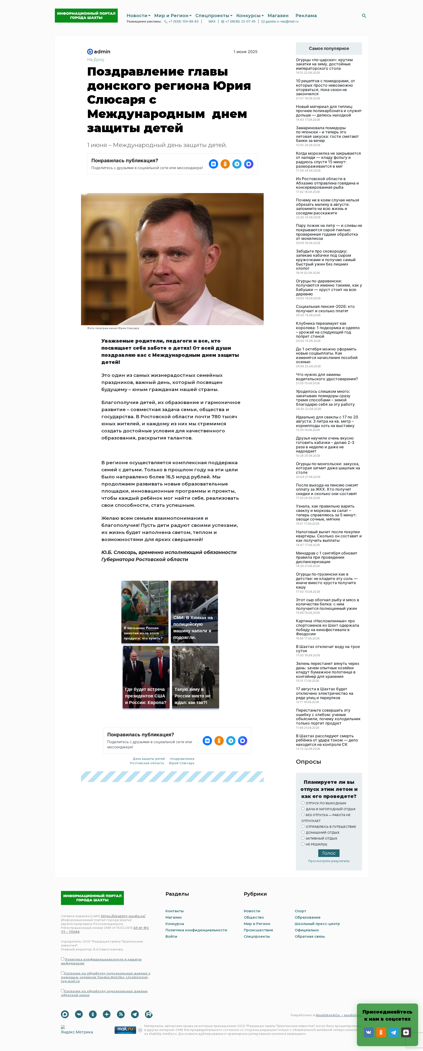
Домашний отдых (322, 832)
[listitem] (213, 164)
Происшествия (258, 930)
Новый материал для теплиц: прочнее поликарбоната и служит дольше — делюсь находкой (329, 110)
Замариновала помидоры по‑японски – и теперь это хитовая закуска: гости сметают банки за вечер (327, 134)
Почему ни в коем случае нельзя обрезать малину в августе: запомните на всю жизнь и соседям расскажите (327, 206)
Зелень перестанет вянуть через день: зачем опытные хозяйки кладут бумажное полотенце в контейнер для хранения (327, 670)
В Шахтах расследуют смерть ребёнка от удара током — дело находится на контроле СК (327, 740)
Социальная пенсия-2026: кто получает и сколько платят (325, 308)
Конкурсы (248, 15)
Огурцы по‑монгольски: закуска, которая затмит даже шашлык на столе (328, 468)
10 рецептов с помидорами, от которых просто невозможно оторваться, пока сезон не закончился (325, 87)
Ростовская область (147, 763)
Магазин (278, 15)
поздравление (182, 759)
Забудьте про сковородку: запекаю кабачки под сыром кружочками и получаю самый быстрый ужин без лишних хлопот (326, 260)
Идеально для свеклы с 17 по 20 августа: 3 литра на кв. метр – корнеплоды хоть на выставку (327, 421)
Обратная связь (310, 936)
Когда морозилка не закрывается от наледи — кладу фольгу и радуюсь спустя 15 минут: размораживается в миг (328, 159)
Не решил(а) (316, 844)
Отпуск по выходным (326, 803)
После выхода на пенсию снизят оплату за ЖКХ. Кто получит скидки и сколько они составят (327, 489)
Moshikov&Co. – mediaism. (339, 1015)
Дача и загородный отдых (330, 809)
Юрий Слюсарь (181, 763)
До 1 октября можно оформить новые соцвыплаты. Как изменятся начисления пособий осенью (327, 355)
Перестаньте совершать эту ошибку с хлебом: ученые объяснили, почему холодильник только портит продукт (328, 716)
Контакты (174, 911)
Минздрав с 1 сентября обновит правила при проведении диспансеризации (326, 557)
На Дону (95, 59)
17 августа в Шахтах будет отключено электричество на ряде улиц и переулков (324, 693)
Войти (171, 936)
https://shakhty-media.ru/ (123, 916)
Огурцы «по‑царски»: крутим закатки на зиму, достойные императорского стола (324, 64)
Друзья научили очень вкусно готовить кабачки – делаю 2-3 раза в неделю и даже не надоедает (325, 444)
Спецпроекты (212, 15)
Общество (254, 917)
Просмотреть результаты (329, 861)
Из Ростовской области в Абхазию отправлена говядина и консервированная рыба (327, 183)
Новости (137, 15)
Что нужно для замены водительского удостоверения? (327, 376)
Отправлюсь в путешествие (331, 827)
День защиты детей (149, 759)
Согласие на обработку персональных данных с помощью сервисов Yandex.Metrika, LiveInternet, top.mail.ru (105, 977)
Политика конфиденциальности (196, 930)
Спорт (300, 911)
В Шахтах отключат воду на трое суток (328, 649)
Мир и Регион (171, 15)
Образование (308, 917)
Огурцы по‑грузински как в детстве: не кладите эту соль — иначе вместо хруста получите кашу (327, 580)
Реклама (306, 15)
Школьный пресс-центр (317, 924)
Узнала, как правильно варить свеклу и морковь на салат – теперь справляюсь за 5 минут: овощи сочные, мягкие (326, 512)
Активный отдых (321, 838)
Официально (307, 930)
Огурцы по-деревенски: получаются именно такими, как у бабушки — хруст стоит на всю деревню (329, 287)
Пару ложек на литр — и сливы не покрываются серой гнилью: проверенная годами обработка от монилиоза (329, 232)
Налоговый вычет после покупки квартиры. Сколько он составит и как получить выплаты (329, 536)
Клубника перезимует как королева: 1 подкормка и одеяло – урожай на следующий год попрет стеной (328, 329)
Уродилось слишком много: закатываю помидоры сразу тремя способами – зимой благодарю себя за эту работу (325, 397)
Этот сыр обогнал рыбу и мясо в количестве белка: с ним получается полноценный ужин (327, 604)
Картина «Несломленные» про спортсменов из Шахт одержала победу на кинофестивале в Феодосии (327, 627)
